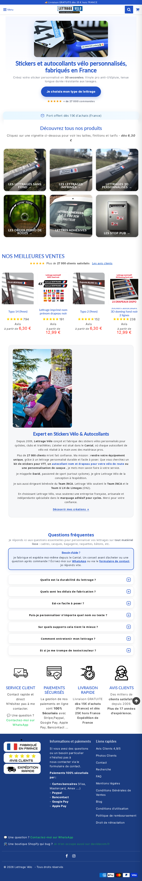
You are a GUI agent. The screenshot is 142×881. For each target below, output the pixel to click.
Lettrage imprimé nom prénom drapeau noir (53, 311)
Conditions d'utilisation (112, 808)
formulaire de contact (114, 561)
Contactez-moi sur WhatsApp (51, 837)
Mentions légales (108, 783)
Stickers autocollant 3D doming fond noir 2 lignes (124, 311)
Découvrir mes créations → (71, 509)
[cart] (137, 9)
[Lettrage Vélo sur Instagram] (74, 856)
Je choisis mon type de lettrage (71, 91)
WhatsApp (79, 561)
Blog (99, 801)
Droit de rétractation (110, 822)
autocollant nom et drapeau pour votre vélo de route (88, 464)
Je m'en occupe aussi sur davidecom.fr (82, 844)
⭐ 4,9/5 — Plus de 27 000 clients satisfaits (71, 2)
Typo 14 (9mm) (17, 311)
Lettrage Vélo (24, 866)
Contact (101, 762)
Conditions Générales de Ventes (113, 793)
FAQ (99, 776)
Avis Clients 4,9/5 (108, 748)
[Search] (129, 9)
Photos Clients (106, 755)
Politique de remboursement (116, 815)
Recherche (103, 769)
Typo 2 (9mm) (88, 311)
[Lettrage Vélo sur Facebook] (67, 856)
